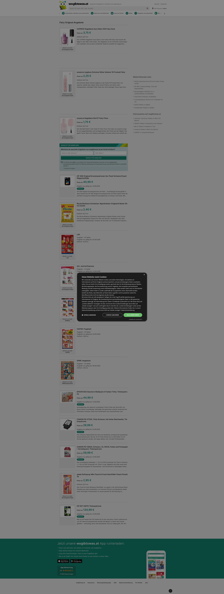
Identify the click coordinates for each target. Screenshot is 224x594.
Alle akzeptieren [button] (133, 315)
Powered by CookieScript (135, 319)
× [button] (144, 274)
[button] (89, 315)
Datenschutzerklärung (127, 310)
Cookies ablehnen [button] (112, 315)
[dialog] (112, 297)
